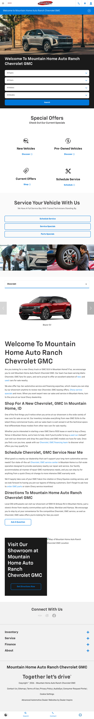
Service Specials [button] (47, 227)
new (79, 377)
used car (74, 435)
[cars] (40, 615)
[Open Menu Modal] (3, 3)
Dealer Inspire (66, 700)
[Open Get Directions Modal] (85, 3)
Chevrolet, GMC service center (44, 463)
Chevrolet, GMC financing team (54, 443)
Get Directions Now (26, 587)
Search (47, 102)
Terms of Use (33, 689)
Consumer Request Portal (74, 689)
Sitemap (22, 689)
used (7, 381)
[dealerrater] (47, 615)
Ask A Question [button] (18, 522)
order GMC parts (14, 487)
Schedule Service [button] (48, 219)
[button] (90, 308)
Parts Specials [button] (47, 234)
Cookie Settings (47, 694)
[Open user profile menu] (91, 3)
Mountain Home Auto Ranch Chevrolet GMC (55, 683)
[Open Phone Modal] (79, 3)
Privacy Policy (46, 689)
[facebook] (54, 615)
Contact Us (12, 689)
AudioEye (58, 689)
